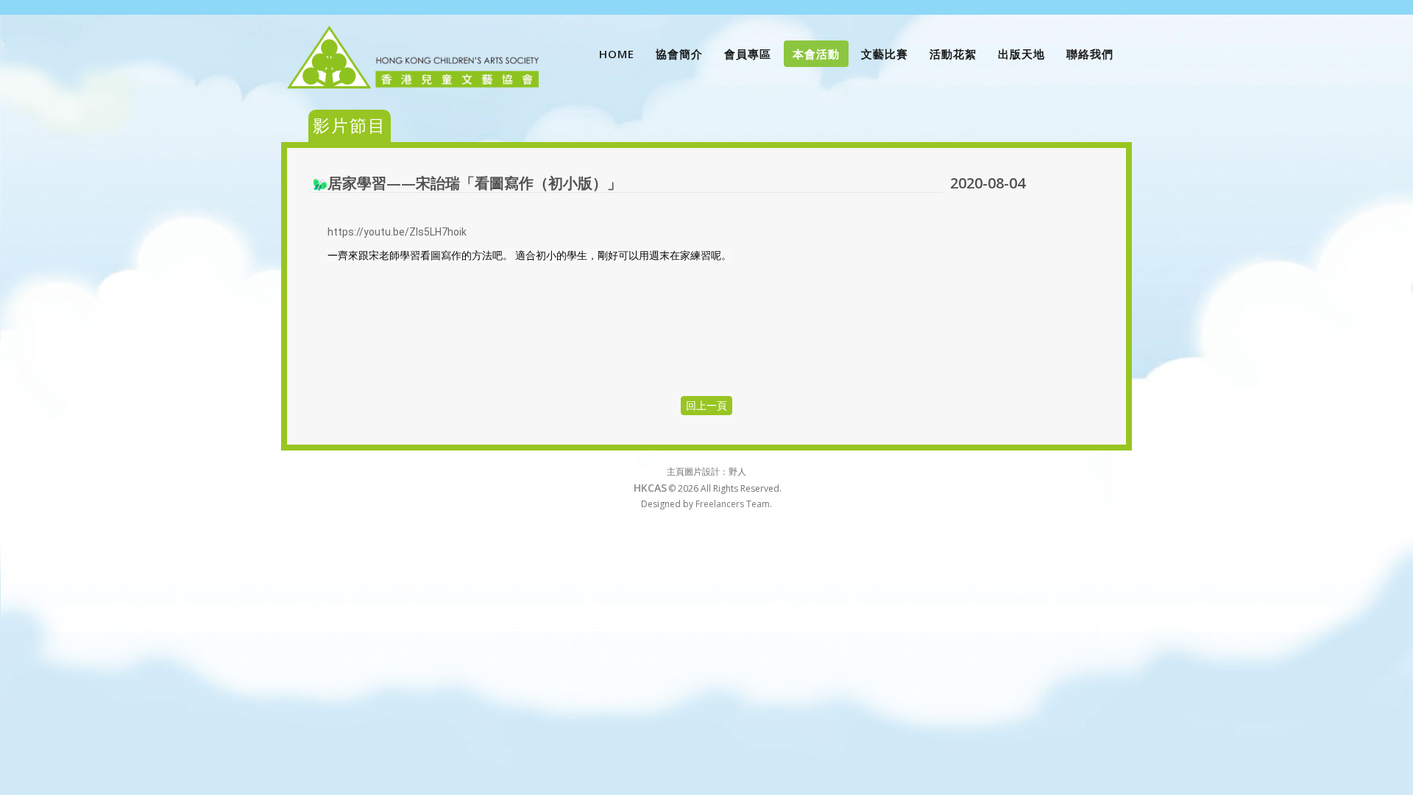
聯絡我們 (1089, 53)
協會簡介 (679, 53)
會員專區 (747, 53)
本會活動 (816, 53)
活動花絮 (953, 53)
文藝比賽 (884, 53)
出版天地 (1021, 53)
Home (616, 53)
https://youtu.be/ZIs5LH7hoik (397, 232)
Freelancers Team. (733, 504)
